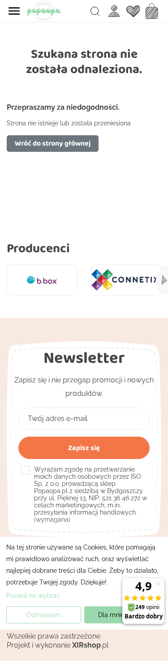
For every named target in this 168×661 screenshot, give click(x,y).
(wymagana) (90, 494)
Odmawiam (43, 614)
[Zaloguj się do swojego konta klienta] (114, 11)
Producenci (38, 248)
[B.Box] (42, 279)
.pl (90, 645)
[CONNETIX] (126, 279)
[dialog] (84, 583)
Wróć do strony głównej (52, 143)
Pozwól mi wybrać (33, 595)
